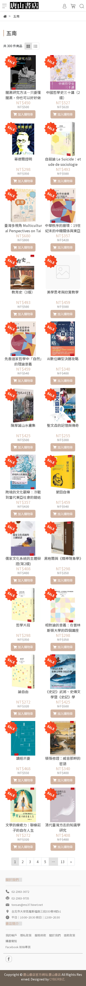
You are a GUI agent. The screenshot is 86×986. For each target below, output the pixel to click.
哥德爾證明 (23, 159)
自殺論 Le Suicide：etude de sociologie (63, 161)
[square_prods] (28, 46)
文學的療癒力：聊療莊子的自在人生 (23, 827)
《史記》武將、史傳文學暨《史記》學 (62, 694)
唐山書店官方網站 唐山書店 (42, 974)
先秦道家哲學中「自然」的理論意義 (23, 361)
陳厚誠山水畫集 (23, 425)
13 (63, 861)
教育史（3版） (23, 292)
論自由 (23, 691)
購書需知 (11, 941)
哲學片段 (23, 625)
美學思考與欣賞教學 (63, 292)
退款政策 (69, 935)
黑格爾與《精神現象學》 (63, 558)
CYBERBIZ (56, 979)
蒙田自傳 (63, 492)
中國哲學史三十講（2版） (63, 95)
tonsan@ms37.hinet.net (27, 905)
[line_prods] (35, 46)
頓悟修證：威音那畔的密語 (62, 761)
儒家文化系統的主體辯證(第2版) (23, 561)
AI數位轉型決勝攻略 (63, 358)
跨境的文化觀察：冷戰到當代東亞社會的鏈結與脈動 (23, 497)
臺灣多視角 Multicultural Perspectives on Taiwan (23, 231)
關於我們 (55, 935)
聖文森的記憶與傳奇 (63, 425)
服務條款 (40, 935)
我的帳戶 (11, 935)
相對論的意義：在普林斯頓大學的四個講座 (62, 627)
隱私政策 (26, 935)
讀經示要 (23, 758)
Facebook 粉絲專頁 (18, 947)
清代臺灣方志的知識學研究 (62, 827)
